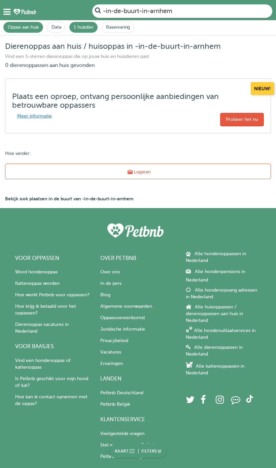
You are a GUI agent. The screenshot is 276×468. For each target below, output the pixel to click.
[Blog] (235, 401)
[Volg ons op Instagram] (220, 401)
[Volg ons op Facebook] (203, 401)
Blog (105, 294)
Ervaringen (111, 363)
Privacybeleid (114, 340)
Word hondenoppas (36, 271)
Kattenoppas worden (37, 283)
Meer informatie (34, 116)
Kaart (122, 451)
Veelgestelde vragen (122, 433)
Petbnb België (115, 404)
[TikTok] (249, 401)
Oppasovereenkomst (122, 317)
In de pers (111, 283)
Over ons (110, 271)
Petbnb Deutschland (121, 392)
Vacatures (110, 352)
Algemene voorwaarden (126, 306)
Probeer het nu (242, 119)
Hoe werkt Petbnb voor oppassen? (52, 294)
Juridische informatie (122, 329)
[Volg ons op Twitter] (190, 401)
